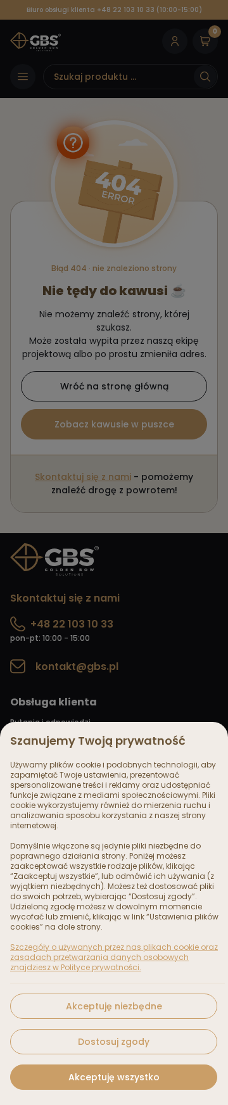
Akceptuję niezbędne (114, 1006)
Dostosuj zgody (113, 1041)
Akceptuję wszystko (114, 1077)
